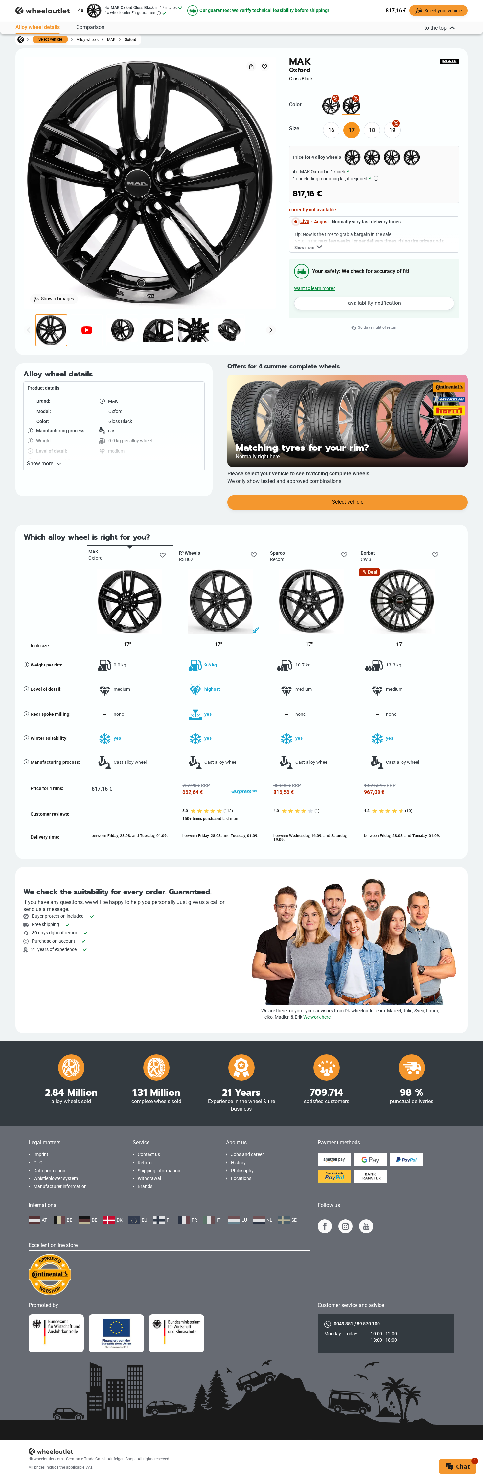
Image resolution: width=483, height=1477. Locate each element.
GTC (38, 1163)
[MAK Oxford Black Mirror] (331, 106)
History (238, 1163)
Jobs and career (247, 1154)
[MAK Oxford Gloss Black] (351, 106)
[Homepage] (20, 39)
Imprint (41, 1154)
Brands (145, 1186)
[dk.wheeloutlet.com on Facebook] (325, 1226)
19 (392, 130)
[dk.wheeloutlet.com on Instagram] (345, 1226)
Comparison (90, 27)
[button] (114, 388)
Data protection (49, 1171)
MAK (111, 39)
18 (372, 130)
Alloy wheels (88, 39)
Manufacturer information (60, 1186)
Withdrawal (149, 1178)
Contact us (149, 1154)
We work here (317, 1017)
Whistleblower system (56, 1178)
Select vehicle (50, 39)
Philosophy (242, 1171)
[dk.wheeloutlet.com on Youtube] (366, 1226)
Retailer (145, 1163)
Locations (241, 1178)
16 (331, 130)
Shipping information (159, 1171)
